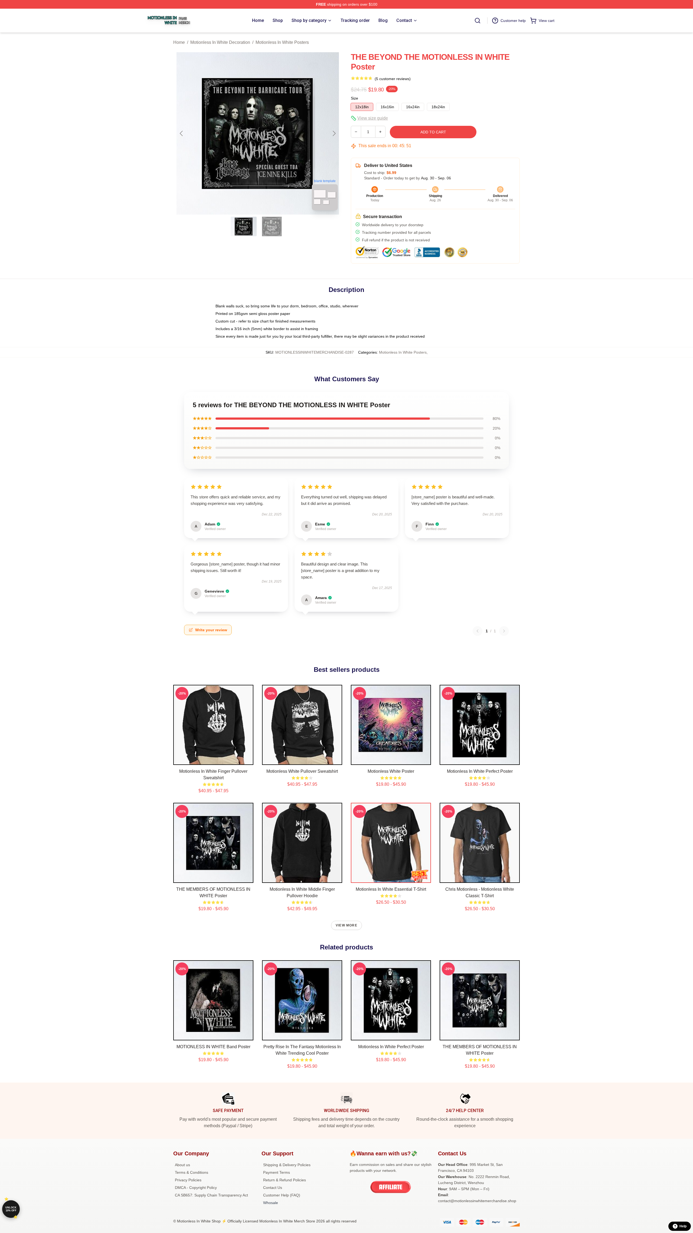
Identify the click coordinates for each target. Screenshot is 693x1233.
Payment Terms (276, 1172)
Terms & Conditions (191, 1172)
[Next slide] (333, 133)
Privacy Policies (188, 1180)
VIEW (213, 759)
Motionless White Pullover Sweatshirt (302, 771)
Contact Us (272, 1187)
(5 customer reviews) (393, 79)
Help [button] (683, 1226)
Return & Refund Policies (284, 1180)
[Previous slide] (181, 133)
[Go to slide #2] (272, 226)
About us (182, 1165)
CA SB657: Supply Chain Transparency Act (211, 1195)
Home (179, 42)
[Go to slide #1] (244, 226)
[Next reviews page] (504, 631)
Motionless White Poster (391, 771)
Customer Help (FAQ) (281, 1195)
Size (354, 98)
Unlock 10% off (11, 1209)
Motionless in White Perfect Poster (480, 771)
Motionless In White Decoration (220, 42)
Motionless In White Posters (282, 42)
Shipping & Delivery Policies (286, 1165)
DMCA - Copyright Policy (196, 1187)
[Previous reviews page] (477, 631)
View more (346, 925)
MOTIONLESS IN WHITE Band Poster (213, 1046)
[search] (477, 20)
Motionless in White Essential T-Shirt (391, 889)
